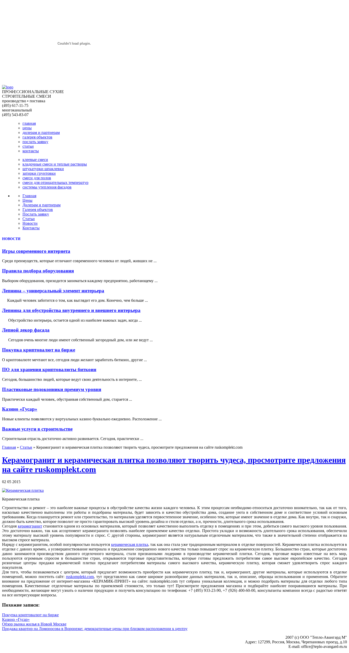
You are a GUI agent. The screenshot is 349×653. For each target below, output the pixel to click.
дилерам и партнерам (41, 132)
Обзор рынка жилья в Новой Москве (34, 624)
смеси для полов (36, 178)
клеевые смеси (35, 159)
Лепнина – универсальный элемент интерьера (53, 290)
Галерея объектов (37, 209)
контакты (30, 151)
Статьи (28, 219)
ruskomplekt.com (80, 576)
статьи (28, 146)
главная (29, 123)
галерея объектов (37, 137)
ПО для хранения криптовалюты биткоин (49, 369)
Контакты (31, 228)
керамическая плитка (129, 544)
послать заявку (35, 142)
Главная (29, 196)
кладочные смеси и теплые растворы (54, 164)
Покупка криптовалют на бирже (38, 350)
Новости (30, 223)
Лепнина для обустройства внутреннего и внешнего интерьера (71, 310)
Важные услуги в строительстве (37, 429)
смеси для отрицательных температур (55, 182)
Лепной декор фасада (26, 330)
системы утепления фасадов (47, 187)
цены (27, 128)
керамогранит (30, 526)
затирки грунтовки (39, 173)
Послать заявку (35, 214)
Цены (27, 200)
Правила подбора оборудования (38, 270)
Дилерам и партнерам (41, 205)
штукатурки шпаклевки (43, 169)
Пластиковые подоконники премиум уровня (51, 389)
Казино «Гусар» (19, 409)
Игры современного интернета (36, 251)
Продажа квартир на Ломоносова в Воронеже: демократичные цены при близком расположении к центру (95, 628)
